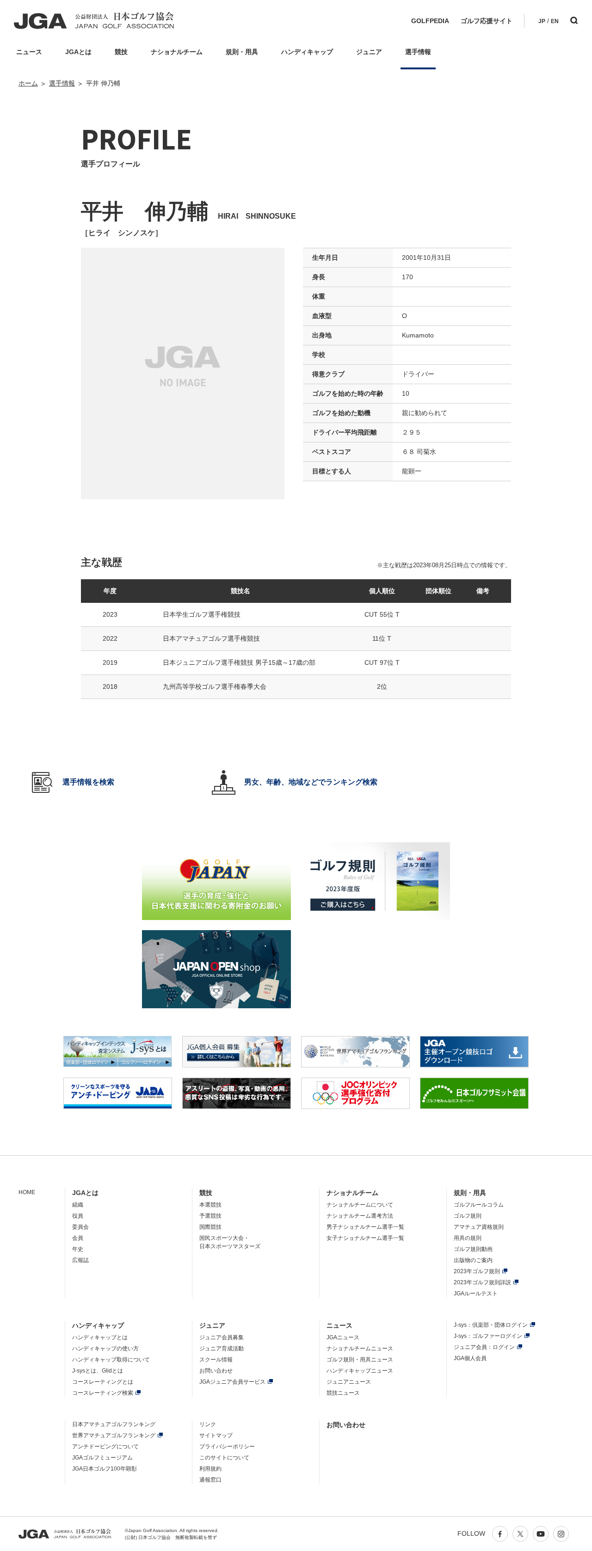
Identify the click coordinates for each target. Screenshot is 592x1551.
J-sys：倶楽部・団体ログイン (491, 1325)
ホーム (28, 83)
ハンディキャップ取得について (111, 1359)
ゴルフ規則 (467, 1216)
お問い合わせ (216, 1370)
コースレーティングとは (102, 1382)
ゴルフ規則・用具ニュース (360, 1359)
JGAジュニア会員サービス (232, 1382)
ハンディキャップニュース (360, 1370)
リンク (207, 1424)
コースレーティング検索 (102, 1393)
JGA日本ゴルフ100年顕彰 (104, 1468)
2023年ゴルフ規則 (477, 1271)
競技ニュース (343, 1393)
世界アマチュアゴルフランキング (113, 1435)
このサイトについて (224, 1457)
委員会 (80, 1227)
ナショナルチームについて (360, 1205)
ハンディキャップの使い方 (105, 1348)
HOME (26, 1192)
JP (541, 21)
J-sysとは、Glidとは (97, 1370)
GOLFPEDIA (430, 21)
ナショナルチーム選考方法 (360, 1216)
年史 (77, 1249)
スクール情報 (216, 1359)
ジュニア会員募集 (221, 1337)
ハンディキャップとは (100, 1337)
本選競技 (210, 1205)
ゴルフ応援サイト (486, 21)
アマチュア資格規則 (479, 1227)
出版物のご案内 (473, 1260)
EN (555, 21)
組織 (77, 1205)
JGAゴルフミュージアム (102, 1457)
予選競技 (210, 1216)
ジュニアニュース (349, 1382)
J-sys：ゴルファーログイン (488, 1336)
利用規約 (210, 1468)
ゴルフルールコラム (479, 1205)
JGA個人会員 (470, 1358)
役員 (77, 1216)
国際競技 (210, 1227)
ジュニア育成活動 (221, 1348)
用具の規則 (467, 1238)
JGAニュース (343, 1337)
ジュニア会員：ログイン (484, 1347)
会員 (77, 1238)
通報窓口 (210, 1480)
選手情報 (62, 83)
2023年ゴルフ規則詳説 (482, 1282)
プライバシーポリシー (227, 1446)
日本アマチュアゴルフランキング (113, 1424)
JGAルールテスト (476, 1293)
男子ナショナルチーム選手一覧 (365, 1227)
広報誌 (80, 1260)
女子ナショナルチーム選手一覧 (365, 1238)
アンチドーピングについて (105, 1446)
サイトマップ (216, 1435)
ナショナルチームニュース (360, 1348)
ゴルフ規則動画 (473, 1249)
